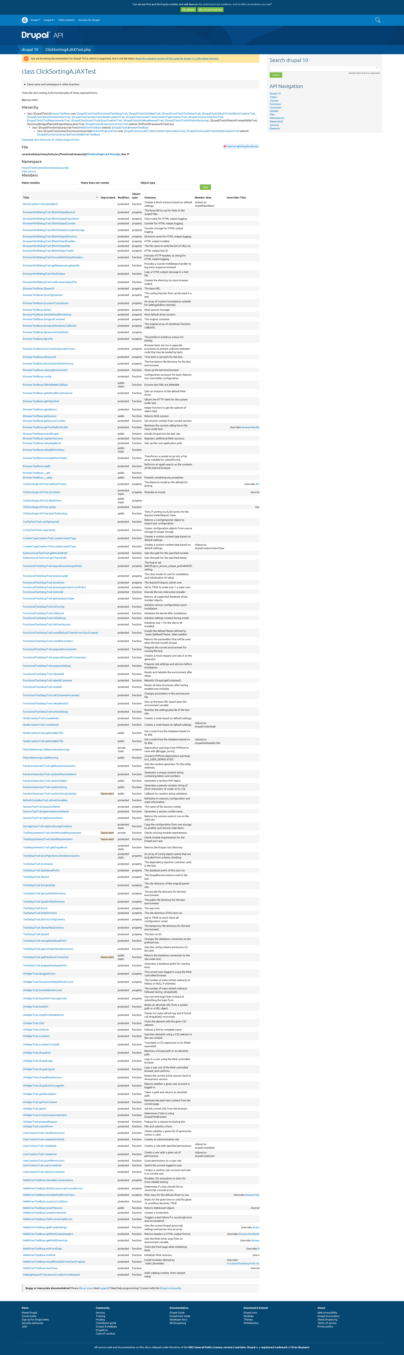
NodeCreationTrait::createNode (41, 718)
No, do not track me (210, 9)
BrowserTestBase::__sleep (37, 477)
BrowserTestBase (60, 113)
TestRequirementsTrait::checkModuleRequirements (52, 832)
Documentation (179, 1307)
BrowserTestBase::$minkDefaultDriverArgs (47, 314)
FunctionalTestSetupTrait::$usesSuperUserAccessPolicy (54, 587)
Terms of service (327, 1323)
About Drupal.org (327, 1319)
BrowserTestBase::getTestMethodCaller (45, 427)
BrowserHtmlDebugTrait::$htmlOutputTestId (48, 250)
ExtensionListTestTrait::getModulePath (45, 553)
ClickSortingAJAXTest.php (68, 49)
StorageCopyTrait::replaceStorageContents (47, 826)
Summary (150, 197)
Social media (29, 1316)
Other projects (66, 20)
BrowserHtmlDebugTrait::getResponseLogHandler (51, 265)
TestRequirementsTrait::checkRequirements (48, 839)
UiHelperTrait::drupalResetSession (42, 1077)
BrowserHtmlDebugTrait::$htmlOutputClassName (51, 218)
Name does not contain (95, 182)
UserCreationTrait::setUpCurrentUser (44, 1171)
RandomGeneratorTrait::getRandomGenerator (49, 765)
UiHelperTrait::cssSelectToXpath (41, 1044)
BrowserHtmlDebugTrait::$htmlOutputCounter (49, 223)
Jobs (24, 1326)
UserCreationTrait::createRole (40, 1145)
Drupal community (170, 1288)
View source (29, 171)
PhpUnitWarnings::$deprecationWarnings (46, 749)
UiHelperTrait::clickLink (36, 1029)
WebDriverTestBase (90, 127)
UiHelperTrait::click (33, 1023)
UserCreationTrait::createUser (40, 1154)
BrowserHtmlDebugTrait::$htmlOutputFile (46, 246)
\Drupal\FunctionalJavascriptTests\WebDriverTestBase (68, 134)
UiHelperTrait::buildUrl (35, 1006)
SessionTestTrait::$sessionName (41, 806)
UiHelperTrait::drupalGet (36, 1052)
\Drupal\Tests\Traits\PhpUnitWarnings (187, 120)
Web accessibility (327, 1312)
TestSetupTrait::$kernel (36, 876)
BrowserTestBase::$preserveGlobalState (45, 332)
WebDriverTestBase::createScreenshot (44, 1212)
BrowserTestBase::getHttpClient (41, 401)
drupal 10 (30, 49)
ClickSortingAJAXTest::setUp (39, 507)
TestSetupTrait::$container (38, 864)
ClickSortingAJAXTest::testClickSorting (45, 513)
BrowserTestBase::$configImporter (42, 295)
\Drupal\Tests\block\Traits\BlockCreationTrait (228, 113)
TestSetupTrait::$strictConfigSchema (44, 919)
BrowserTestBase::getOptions (40, 409)
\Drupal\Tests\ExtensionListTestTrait (106, 124)
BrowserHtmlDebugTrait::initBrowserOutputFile (50, 282)
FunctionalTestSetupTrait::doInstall (43, 592)
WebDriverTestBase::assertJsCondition (45, 1201)
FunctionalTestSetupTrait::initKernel (43, 613)
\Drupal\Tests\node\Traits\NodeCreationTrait (98, 117)
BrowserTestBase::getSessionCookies (44, 420)
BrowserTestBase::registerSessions (43, 438)
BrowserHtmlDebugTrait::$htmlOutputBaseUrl (49, 212)
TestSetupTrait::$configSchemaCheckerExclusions (51, 855)
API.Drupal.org (178, 1323)
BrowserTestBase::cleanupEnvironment (45, 370)
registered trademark (274, 1347)
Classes (274, 100)
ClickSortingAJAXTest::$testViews (42, 500)
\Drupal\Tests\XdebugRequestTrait (143, 120)
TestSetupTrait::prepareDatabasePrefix (45, 965)
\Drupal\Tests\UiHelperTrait (144, 113)
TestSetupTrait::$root (35, 908)
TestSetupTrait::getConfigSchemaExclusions (48, 948)
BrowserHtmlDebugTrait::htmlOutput (44, 273)
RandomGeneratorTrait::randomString (45, 787)
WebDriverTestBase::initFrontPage (42, 1248)
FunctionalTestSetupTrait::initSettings (44, 618)
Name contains (31, 182)
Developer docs (178, 1319)
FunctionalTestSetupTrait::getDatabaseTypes (48, 598)
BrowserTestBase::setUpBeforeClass (43, 449)
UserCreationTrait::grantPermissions (43, 1160)
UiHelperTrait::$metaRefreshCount (42, 990)
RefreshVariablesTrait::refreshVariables (45, 800)
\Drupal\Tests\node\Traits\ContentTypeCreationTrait (156, 117)
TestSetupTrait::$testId (36, 934)
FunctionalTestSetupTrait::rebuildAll (43, 674)
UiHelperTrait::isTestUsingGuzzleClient (45, 1115)
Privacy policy (325, 1326)
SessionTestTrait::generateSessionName (46, 811)
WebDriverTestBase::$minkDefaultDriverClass (48, 1194)
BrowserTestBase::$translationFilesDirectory (48, 363)
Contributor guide (106, 1323)
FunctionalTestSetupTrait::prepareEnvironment (49, 649)
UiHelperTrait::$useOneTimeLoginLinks (45, 998)
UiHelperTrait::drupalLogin (38, 1060)
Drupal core (250, 1312)
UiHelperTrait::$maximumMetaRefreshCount (48, 981)
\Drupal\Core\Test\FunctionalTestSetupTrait (102, 113)
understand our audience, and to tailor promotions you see (236, 4)
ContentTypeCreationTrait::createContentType (49, 538)
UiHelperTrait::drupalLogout (39, 1069)
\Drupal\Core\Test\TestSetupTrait (181, 113)
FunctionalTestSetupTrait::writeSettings (45, 711)
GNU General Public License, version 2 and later (217, 1347)
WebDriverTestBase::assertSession (42, 1207)
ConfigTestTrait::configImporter (41, 521)
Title (60, 197)
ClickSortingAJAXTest (104, 131)
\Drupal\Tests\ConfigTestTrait (205, 117)
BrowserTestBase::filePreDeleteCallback (45, 384)
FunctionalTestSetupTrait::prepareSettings (47, 665)
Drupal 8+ (49, 20)
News (25, 1307)
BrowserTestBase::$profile (38, 338)
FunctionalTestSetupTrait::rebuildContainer (47, 680)
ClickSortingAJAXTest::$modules (41, 492)
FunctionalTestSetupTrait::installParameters (48, 641)
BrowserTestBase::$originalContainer (44, 319)
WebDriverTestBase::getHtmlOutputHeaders (48, 1234)
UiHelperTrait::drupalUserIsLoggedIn (43, 1085)
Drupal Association (328, 1316)
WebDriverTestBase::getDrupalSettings (45, 1227)
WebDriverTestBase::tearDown (40, 1268)
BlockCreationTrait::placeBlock (40, 204)
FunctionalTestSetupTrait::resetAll (42, 686)
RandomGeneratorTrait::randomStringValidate (49, 793)
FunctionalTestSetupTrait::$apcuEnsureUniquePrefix (52, 566)
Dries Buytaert (300, 1347)
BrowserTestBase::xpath (36, 466)
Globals (274, 111)
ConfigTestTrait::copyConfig (39, 530)
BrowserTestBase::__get (36, 472)
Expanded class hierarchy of (50, 139)
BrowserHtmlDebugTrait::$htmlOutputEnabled (49, 241)
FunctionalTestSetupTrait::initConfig (43, 606)
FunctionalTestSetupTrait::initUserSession (47, 624)
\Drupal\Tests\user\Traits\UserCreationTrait (96, 120)
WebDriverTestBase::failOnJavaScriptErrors (47, 1219)
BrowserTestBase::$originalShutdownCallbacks (50, 325)
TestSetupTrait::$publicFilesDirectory (44, 901)
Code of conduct (105, 1333)
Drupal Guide (177, 1312)
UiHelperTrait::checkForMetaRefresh (43, 1015)
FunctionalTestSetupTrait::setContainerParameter (51, 695)
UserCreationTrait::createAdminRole (43, 1139)
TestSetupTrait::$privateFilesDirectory (44, 893)
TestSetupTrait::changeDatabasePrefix (45, 940)
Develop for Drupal (89, 20)
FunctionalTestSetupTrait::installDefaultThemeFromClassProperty (60, 632)
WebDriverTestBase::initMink (39, 1255)
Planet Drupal (29, 1312)
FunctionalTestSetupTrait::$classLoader (45, 575)
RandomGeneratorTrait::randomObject (45, 780)
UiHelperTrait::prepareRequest (40, 1121)
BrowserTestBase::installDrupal (41, 433)
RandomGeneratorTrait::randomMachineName (49, 774)
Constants (276, 107)
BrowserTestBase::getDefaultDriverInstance (47, 393)
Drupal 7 (35, 20)
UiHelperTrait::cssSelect (36, 1036)
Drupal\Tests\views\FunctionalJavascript (45, 167)
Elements (275, 128)
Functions (275, 104)
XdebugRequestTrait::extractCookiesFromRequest (51, 1274)
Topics (273, 97)
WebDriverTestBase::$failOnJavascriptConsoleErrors (53, 1188)
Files (272, 114)
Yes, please (188, 9)
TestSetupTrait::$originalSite (39, 885)
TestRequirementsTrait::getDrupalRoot (45, 847)
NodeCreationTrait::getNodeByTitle (43, 732)
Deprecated (276, 121)
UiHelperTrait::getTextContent (40, 1102)
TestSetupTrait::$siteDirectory (40, 913)
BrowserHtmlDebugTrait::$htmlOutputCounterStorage (53, 230)
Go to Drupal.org (25, 20)
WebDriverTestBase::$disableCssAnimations (48, 1180)
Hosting (100, 1319)
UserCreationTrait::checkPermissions (44, 1132)
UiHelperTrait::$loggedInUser (39, 973)
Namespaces (277, 118)
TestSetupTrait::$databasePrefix (41, 870)
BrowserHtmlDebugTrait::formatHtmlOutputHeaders (53, 257)
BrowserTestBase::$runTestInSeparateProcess (49, 348)
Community (103, 1307)
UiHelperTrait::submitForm (38, 1126)
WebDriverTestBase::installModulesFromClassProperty (54, 1261)
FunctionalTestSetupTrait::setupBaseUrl (45, 703)
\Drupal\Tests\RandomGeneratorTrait (48, 117)
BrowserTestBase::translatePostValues (45, 458)
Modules (249, 1316)
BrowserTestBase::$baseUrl (38, 288)
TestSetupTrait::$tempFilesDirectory (43, 927)
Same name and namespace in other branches (53, 84)
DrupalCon (102, 1330)
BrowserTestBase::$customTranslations (45, 303)
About (321, 1307)
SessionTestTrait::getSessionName (42, 817)
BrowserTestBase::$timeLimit (39, 357)
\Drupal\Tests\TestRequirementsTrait (48, 120)
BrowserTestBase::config (37, 376)
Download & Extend (256, 1307)
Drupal (251, 1347)
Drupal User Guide (180, 1316)
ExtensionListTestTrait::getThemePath (45, 557)
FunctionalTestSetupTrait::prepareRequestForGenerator (54, 657)
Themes (248, 1319)
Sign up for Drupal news (35, 1319)
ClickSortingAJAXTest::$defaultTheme (44, 484)
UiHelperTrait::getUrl (34, 1108)
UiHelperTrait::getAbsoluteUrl (39, 1094)
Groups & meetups (106, 1326)
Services (274, 125)
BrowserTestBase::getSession (39, 416)
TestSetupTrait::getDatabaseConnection (46, 957)
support (104, 1288)
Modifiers (124, 197)
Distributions (251, 1323)
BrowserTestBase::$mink (37, 309)
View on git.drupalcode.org (242, 146)
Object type (147, 182)
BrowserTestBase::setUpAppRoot (42, 443)
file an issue (85, 1288)
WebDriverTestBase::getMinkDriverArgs (45, 1240)
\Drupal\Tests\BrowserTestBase (130, 127)
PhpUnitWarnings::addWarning (40, 757)
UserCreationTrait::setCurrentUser (42, 1165)
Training (100, 1316)
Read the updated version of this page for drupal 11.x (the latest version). (177, 58)
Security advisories (32, 1323)
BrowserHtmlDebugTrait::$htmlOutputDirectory (50, 236)
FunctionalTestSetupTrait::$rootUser (44, 582)
